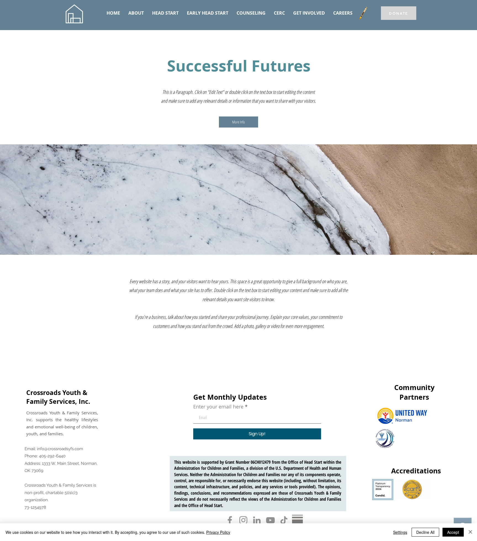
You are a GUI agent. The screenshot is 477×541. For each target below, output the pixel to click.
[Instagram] (243, 520)
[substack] (297, 520)
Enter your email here (218, 406)
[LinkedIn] (256, 520)
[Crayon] (363, 13)
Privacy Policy (218, 532)
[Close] (470, 532)
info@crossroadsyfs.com (60, 448)
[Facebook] (229, 520)
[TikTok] (284, 520)
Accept (453, 532)
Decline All (425, 532)
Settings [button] (400, 532)
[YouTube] (270, 520)
